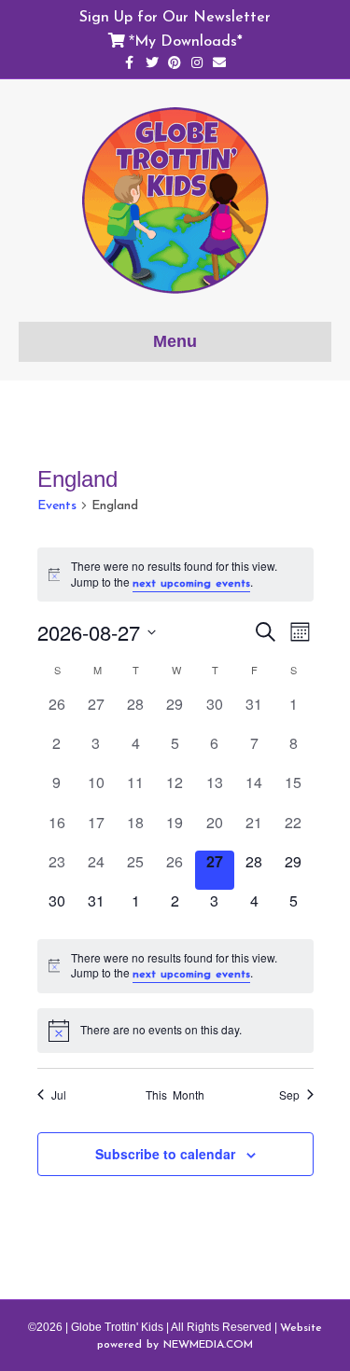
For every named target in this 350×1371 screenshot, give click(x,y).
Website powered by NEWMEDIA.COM (209, 1335)
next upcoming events (191, 583)
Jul (58, 1094)
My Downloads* (188, 40)
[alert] (175, 574)
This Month (175, 1094)
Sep (289, 1094)
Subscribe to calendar (165, 1154)
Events (57, 505)
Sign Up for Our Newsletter (175, 16)
